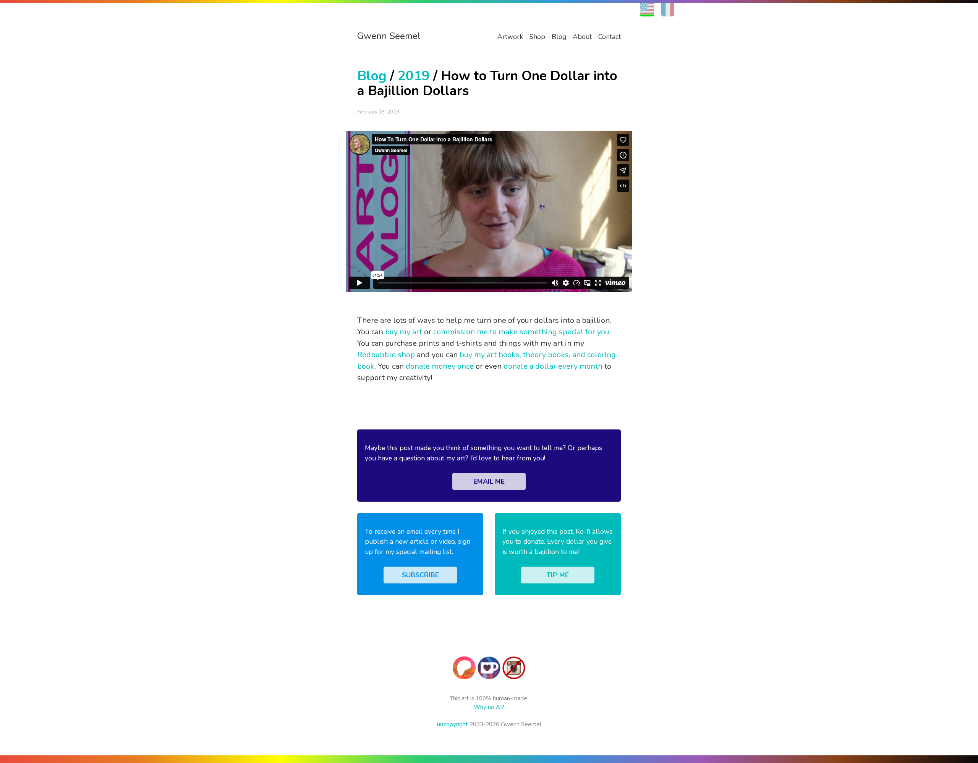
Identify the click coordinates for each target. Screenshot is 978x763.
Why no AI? (489, 707)
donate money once (440, 366)
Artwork (510, 36)
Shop (537, 36)
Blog (559, 36)
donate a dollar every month (553, 366)
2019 (414, 76)
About (582, 36)
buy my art (403, 332)
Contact (609, 36)
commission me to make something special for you (521, 332)
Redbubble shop (386, 355)
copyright (452, 724)
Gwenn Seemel (389, 36)
